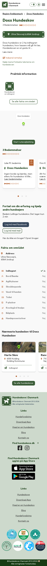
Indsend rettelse (13, 58)
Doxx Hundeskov (17, 168)
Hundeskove (23, 494)
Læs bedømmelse (13, 179)
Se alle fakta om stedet (23, 101)
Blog (23, 510)
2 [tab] (22, 196)
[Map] (23, 124)
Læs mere (7, 52)
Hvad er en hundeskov (23, 505)
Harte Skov (11, 355)
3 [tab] (26, 196)
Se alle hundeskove (23, 383)
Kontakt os (23, 521)
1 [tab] (18, 196)
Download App (23, 500)
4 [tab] (28, 376)
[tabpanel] (19, 174)
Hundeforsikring (23, 516)
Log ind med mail (12, 231)
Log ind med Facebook (16, 224)
